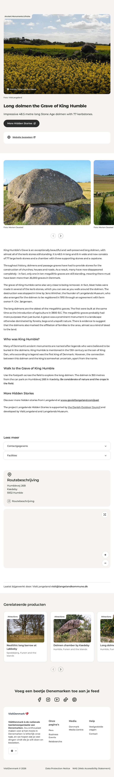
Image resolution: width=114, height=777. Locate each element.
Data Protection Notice (57, 768)
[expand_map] (105, 514)
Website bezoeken (22, 137)
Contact (93, 733)
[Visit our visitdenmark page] (57, 699)
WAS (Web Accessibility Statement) (91, 768)
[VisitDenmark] (18, 713)
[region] (57, 538)
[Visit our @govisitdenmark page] (65, 699)
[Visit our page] (48, 699)
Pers (51, 730)
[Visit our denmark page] (39, 699)
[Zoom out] (105, 563)
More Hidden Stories (19, 123)
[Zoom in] (105, 554)
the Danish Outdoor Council (84, 407)
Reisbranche (55, 741)
